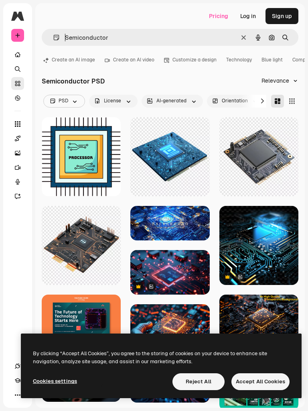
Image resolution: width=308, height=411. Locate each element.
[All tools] (17, 124)
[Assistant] (17, 196)
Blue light (272, 60)
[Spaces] (17, 138)
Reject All (198, 381)
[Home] (17, 54)
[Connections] (17, 366)
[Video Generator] (17, 167)
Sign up (282, 16)
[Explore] (17, 98)
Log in (248, 16)
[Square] (292, 101)
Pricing (218, 16)
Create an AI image (73, 60)
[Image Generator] (17, 152)
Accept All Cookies (260, 381)
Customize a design (194, 60)
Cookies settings (55, 381)
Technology (239, 60)
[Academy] (17, 380)
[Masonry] (277, 101)
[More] (17, 395)
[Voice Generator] (17, 181)
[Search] (17, 69)
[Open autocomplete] (53, 38)
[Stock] (17, 83)
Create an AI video (133, 60)
